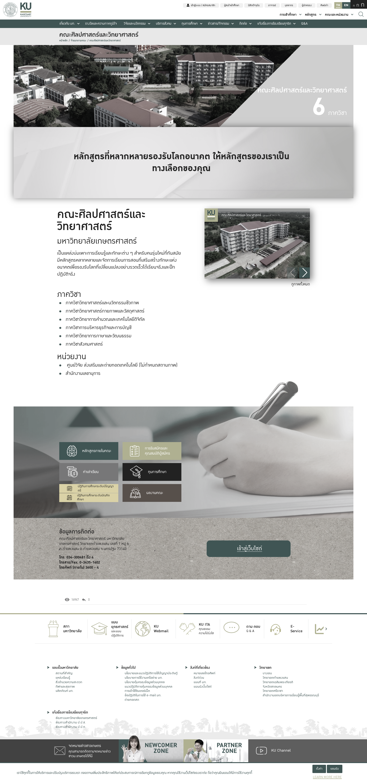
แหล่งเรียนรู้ (63, 677)
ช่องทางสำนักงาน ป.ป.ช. (71, 722)
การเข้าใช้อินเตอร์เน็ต (137, 690)
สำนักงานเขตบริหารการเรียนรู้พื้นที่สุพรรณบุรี (291, 695)
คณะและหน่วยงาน (336, 14)
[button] (304, 272)
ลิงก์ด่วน (199, 677)
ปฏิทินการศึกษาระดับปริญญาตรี (96, 488)
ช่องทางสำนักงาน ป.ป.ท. (71, 726)
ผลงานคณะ (154, 493)
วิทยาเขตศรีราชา (273, 690)
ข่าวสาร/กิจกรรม (218, 23)
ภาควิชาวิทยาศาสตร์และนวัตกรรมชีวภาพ (102, 303)
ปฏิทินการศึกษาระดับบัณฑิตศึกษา (93, 497)
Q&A (304, 23)
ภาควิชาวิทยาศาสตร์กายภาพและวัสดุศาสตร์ (105, 311)
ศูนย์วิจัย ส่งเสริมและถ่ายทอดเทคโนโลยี (102, 365)
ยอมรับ (334, 768)
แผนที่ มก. (200, 682)
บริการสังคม (163, 23)
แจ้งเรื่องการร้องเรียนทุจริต (274, 23)
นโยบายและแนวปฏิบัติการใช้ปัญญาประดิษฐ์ (151, 673)
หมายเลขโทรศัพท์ (204, 673)
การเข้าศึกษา (288, 14)
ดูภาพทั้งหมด (300, 284)
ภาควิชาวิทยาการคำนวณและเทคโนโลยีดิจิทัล (105, 319)
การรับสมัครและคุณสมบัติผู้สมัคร (157, 450)
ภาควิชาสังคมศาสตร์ (84, 344)
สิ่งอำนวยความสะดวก (69, 682)
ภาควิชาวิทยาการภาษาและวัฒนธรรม (98, 336)
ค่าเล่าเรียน (91, 472)
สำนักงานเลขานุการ (83, 373)
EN (346, 5)
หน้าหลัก (63, 41)
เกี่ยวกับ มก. (67, 23)
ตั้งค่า (319, 768)
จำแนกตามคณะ (78, 41)
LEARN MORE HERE (327, 777)
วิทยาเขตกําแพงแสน (275, 677)
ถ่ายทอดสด (132, 699)
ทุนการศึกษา (190, 23)
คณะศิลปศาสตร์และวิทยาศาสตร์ (105, 41)
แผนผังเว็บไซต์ (203, 686)
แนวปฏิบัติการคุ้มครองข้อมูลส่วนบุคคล (148, 686)
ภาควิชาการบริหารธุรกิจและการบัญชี (98, 327)
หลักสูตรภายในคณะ (96, 451)
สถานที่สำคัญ (64, 673)
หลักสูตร (310, 14)
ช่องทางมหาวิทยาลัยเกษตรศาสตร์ (76, 717)
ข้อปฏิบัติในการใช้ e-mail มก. (143, 695)
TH (338, 5)
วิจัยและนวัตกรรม (135, 23)
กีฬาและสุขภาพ (65, 686)
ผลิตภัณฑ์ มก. (64, 690)
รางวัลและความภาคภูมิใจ (101, 23)
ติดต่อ (243, 23)
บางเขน (267, 673)
